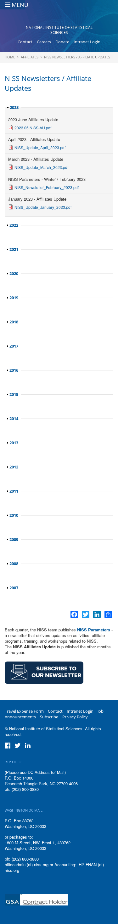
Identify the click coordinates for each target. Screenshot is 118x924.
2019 (13, 297)
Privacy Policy (75, 717)
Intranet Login (87, 42)
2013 (13, 443)
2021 (13, 249)
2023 (14, 107)
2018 (13, 322)
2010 (13, 515)
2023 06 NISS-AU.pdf (32, 127)
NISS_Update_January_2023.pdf (42, 207)
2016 (13, 370)
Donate (62, 42)
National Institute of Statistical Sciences (59, 30)
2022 (13, 225)
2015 (13, 394)
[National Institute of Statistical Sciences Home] (59, 14)
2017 (13, 346)
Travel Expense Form (24, 711)
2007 (13, 588)
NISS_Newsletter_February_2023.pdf (46, 187)
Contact (25, 42)
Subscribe (49, 717)
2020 (13, 273)
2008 (13, 563)
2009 (13, 539)
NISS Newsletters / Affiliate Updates (77, 57)
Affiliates (29, 57)
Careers (44, 42)
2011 (13, 491)
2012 (13, 467)
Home (10, 57)
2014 (13, 418)
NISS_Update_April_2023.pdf (39, 147)
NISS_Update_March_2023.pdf (41, 167)
